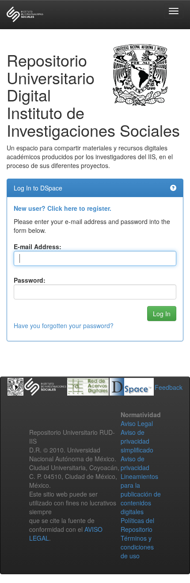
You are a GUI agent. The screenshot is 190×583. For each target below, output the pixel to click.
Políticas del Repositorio (137, 525)
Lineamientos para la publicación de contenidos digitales (141, 494)
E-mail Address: (37, 246)
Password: (30, 280)
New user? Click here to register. (62, 208)
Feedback (168, 387)
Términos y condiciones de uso (137, 547)
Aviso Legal (137, 423)
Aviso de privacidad (135, 463)
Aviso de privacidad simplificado (137, 441)
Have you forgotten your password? (64, 325)
